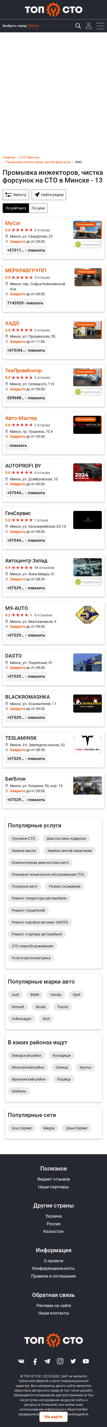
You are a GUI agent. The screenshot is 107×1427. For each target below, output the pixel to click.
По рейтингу (15, 208)
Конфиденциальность (53, 1268)
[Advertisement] (53, 88)
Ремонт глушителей (28, 910)
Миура (49, 1128)
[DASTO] (53, 667)
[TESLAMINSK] (53, 750)
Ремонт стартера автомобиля (37, 934)
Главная (9, 157)
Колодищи (62, 1055)
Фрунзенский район (28, 1079)
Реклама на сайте (53, 1305)
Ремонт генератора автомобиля (39, 898)
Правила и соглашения (53, 1276)
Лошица (64, 1079)
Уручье (85, 1067)
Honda (55, 995)
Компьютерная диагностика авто (40, 862)
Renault (18, 1007)
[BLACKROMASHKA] (53, 709)
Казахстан (53, 1231)
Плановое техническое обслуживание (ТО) (48, 874)
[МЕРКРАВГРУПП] (53, 288)
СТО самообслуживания (32, 946)
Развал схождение (65, 886)
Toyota (62, 1007)
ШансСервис (77, 1128)
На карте (53, 1416)
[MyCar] (53, 238)
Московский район (28, 1067)
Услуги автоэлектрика (31, 958)
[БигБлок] (53, 791)
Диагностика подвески (66, 838)
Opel (76, 995)
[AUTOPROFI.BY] (53, 480)
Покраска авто (24, 886)
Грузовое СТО (23, 838)
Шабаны (19, 1091)
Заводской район (26, 1055)
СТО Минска (29, 157)
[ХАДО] (53, 338)
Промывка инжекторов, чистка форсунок (38, 162)
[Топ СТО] (53, 10)
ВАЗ (46, 1019)
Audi (15, 995)
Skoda (41, 1007)
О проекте (53, 1260)
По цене (38, 208)
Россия (54, 1223)
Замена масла (24, 851)
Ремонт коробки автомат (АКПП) (40, 922)
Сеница (62, 1067)
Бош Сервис (22, 1128)
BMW (34, 995)
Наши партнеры (53, 1186)
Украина (53, 1216)
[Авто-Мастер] (53, 433)
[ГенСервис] (53, 528)
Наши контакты (53, 1313)
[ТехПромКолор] (53, 385)
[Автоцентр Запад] (53, 575)
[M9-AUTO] (53, 623)
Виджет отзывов (53, 1179)
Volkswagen (21, 1019)
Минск (33, 26)
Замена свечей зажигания (69, 851)
